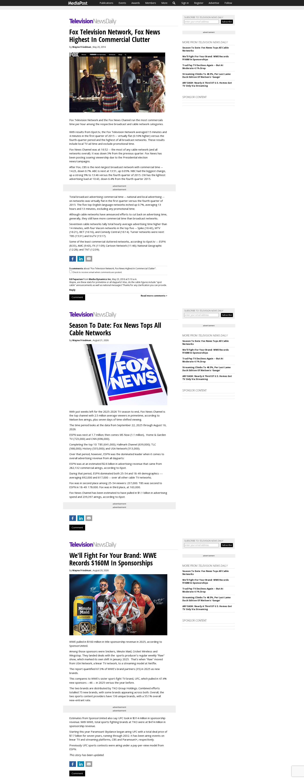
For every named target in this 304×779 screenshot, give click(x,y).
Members (150, 3)
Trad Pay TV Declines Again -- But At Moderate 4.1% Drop (202, 67)
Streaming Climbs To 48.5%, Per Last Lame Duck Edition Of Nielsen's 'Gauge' (206, 76)
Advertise (214, 3)
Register (198, 3)
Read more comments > (154, 295)
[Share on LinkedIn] (80, 259)
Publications (106, 3)
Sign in (185, 3)
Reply (72, 289)
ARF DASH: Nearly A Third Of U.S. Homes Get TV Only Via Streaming (207, 84)
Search (174, 3)
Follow (228, 3)
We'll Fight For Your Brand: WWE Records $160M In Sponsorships (205, 58)
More (164, 3)
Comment (77, 297)
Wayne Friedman (81, 46)
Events (122, 3)
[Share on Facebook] (72, 259)
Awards (135, 3)
